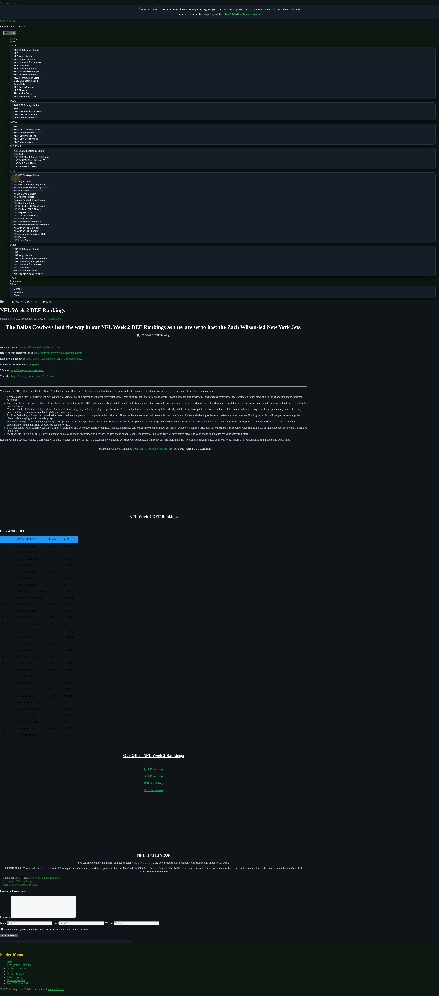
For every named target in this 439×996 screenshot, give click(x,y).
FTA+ (13, 42)
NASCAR (16, 146)
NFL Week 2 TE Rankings (17, 881)
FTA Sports (32, 364)
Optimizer (15, 280)
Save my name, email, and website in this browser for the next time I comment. (46, 929)
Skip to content (8, 3)
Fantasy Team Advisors (12, 26)
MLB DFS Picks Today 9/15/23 (20, 884)
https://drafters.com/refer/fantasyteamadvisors (57, 352)
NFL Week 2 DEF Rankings (44, 877)
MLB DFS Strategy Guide (26, 50)
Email (56, 923)
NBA (13, 244)
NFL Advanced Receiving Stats (30, 233)
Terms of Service (16, 980)
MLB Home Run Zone (25, 96)
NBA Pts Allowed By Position (28, 273)
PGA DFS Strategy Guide (26, 105)
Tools (13, 277)
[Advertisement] (154, 482)
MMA (13, 122)
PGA (13, 100)
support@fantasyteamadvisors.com (41, 347)
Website (109, 923)
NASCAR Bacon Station (26, 166)
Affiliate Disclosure (17, 967)
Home (10, 961)
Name (3, 923)
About (17, 295)
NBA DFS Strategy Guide (26, 249)
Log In (14, 39)
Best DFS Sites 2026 (18, 983)
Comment (5, 917)
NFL (13, 170)
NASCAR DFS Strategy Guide (29, 150)
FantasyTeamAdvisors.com (153, 448)
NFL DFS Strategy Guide (26, 175)
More (13, 284)
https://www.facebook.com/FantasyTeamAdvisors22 (54, 358)
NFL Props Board (22, 240)
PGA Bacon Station (24, 117)
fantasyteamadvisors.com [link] (27, 370)
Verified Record (15, 974)
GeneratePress (56, 989)
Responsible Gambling (19, 964)
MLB (13, 45)
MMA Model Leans (23, 142)
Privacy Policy (15, 977)
